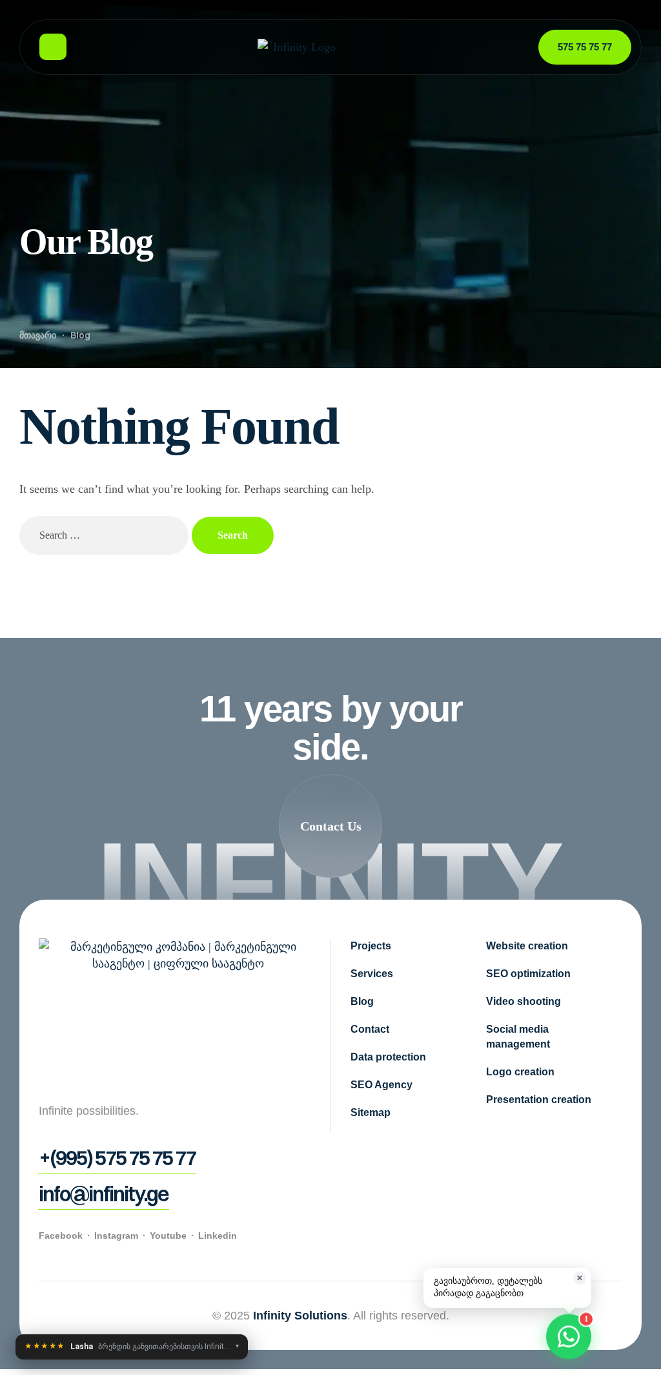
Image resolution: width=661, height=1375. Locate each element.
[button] (330, 826)
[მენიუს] (53, 47)
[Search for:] (105, 534)
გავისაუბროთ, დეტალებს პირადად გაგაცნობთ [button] (508, 1286)
